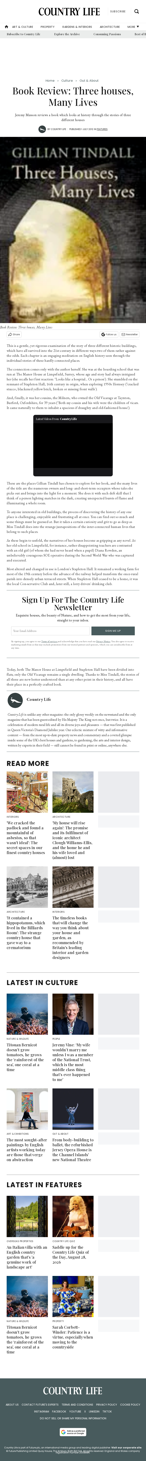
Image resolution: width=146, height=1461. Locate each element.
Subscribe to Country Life (23, 34)
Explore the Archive (67, 34)
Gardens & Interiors (77, 27)
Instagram (41, 1411)
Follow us (111, 334)
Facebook (59, 1411)
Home (50, 80)
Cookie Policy (130, 1405)
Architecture (110, 27)
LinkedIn (94, 1411)
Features (102, 129)
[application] (73, 445)
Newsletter (132, 334)
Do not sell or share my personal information (73, 1418)
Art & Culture (22, 27)
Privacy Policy (106, 1405)
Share (16, 334)
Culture (67, 80)
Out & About (89, 80)
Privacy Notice (103, 641)
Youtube (75, 1411)
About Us (12, 1405)
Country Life (58, 129)
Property (48, 27)
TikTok (107, 1411)
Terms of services (49, 641)
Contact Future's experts (40, 1405)
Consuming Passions (107, 34)
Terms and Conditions (77, 1405)
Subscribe (118, 11)
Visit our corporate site (126, 1447)
